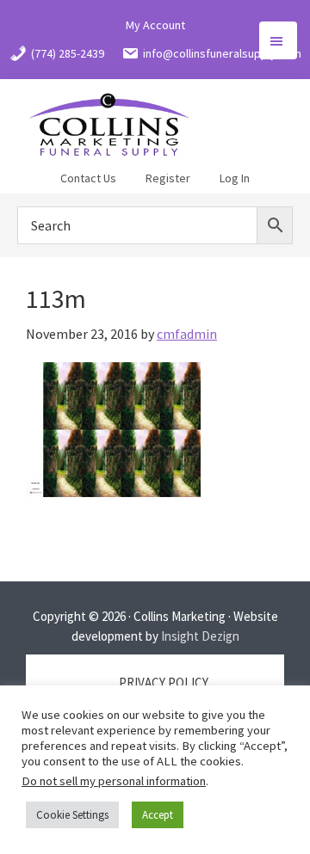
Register (168, 178)
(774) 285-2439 (67, 53)
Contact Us (88, 178)
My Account (155, 25)
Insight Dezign (200, 636)
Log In (235, 178)
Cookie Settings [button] (72, 815)
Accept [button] (157, 815)
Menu (278, 40)
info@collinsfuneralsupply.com (222, 53)
